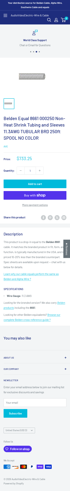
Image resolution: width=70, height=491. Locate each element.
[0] (63, 20)
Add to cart (35, 183)
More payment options (35, 205)
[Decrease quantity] (20, 170)
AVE (6, 146)
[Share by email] (63, 217)
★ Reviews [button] (66, 249)
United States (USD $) (16, 430)
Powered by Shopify (14, 483)
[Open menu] (5, 15)
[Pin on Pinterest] (50, 217)
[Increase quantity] (39, 170)
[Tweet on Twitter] (57, 217)
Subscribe (15, 413)
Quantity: (9, 170)
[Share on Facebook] (43, 217)
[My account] (56, 20)
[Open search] (49, 20)
